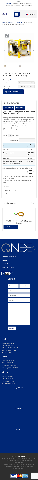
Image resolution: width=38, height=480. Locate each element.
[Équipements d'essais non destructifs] (6, 14)
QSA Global (18, 22)
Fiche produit (8, 108)
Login (19, 2)
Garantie (4, 260)
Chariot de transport (6, 87)
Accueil (3, 22)
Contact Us (9, 4)
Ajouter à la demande (13, 92)
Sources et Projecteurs (17, 80)
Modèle (5, 83)
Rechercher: (14, 140)
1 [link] (30, 172)
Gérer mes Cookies (7, 267)
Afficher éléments (11, 135)
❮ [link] (27, 172)
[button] (7, 35)
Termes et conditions (8, 257)
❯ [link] (33, 172)
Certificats (5, 264)
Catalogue (19, 108)
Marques (10, 22)
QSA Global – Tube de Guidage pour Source (19, 222)
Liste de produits (27, 6)
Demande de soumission (13, 6)
